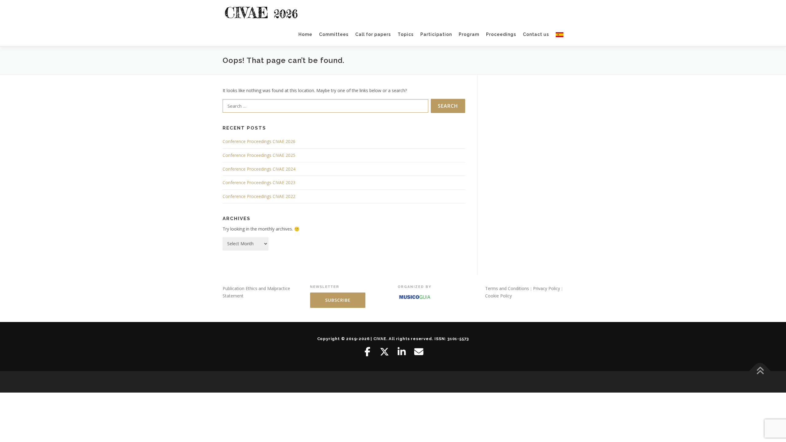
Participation (436, 34)
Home (305, 34)
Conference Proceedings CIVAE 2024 (259, 169)
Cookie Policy (498, 296)
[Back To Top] (760, 371)
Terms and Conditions (507, 288)
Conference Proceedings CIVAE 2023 (259, 182)
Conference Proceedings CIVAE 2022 (259, 196)
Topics (406, 34)
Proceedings (501, 34)
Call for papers (373, 34)
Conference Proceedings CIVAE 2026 (259, 141)
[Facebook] (367, 351)
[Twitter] (384, 351)
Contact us (536, 34)
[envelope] (418, 351)
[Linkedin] (401, 351)
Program (469, 34)
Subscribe (338, 300)
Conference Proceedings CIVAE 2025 (259, 155)
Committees (333, 34)
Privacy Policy (546, 288)
